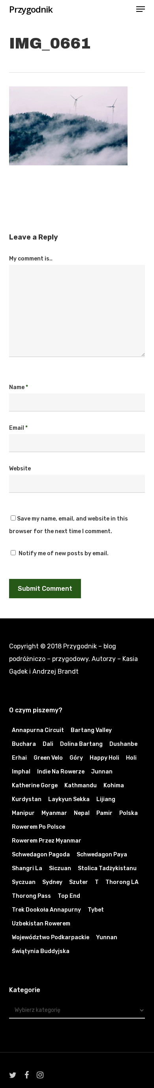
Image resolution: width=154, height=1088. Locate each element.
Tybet (96, 909)
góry (76, 758)
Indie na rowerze (61, 771)
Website (20, 468)
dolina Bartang (81, 744)
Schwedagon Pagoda (41, 854)
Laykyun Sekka (69, 799)
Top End (69, 896)
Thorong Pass (31, 896)
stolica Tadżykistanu (107, 868)
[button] (140, 9)
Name (18, 387)
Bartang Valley (91, 730)
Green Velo (48, 758)
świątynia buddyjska (40, 951)
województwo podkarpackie (50, 937)
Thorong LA (122, 882)
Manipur (23, 813)
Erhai (19, 758)
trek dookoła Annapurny (46, 909)
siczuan (60, 868)
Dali (48, 744)
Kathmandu (80, 785)
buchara (24, 744)
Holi (131, 758)
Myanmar (54, 813)
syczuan (24, 882)
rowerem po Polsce (38, 827)
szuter (78, 882)
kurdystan (26, 799)
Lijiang (105, 799)
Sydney (52, 882)
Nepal (82, 813)
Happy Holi (104, 758)
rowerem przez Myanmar (46, 840)
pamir (104, 813)
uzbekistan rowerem (41, 923)
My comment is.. (31, 258)
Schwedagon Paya (102, 854)
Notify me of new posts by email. (64, 553)
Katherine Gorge (35, 785)
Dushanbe (123, 744)
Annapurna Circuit (38, 730)
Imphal (21, 771)
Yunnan (106, 937)
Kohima (113, 785)
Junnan (102, 771)
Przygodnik (31, 9)
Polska (128, 813)
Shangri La (27, 868)
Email (18, 428)
